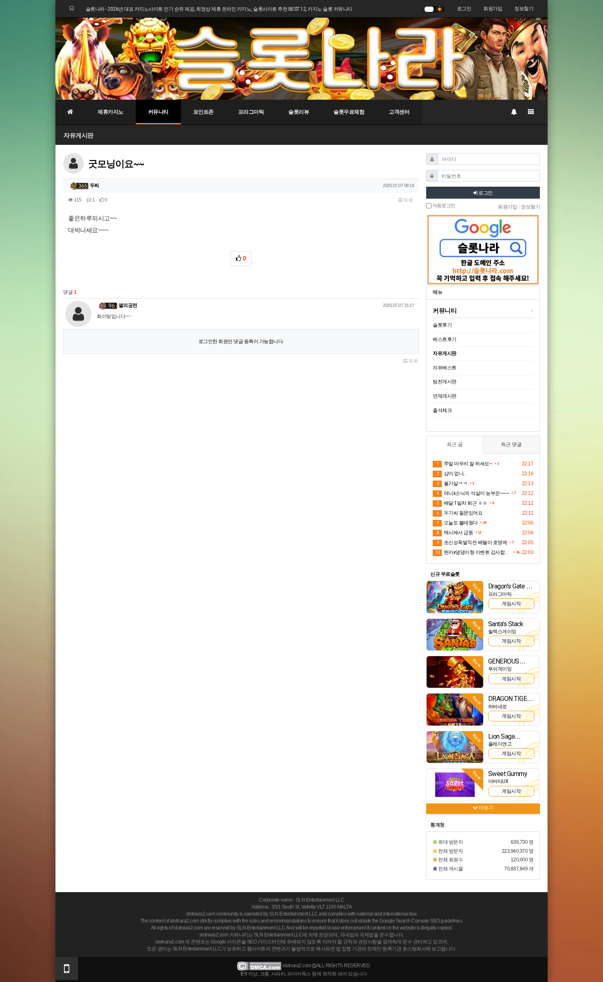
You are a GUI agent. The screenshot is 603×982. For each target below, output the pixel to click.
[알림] (513, 112)
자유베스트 (445, 368)
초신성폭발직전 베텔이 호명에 (471, 542)
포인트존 (203, 112)
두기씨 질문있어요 (459, 513)
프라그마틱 (251, 112)
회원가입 (492, 8)
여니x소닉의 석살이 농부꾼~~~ (472, 493)
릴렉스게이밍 (502, 631)
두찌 (94, 185)
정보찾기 (523, 8)
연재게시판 (445, 396)
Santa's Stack (505, 624)
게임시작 (511, 604)
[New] (455, 597)
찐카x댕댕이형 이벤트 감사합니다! (473, 552)
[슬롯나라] (301, 58)
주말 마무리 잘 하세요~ (464, 464)
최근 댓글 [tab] (511, 444)
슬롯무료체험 (348, 112)
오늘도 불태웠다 (457, 523)
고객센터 (399, 112)
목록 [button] (407, 200)
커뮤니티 (158, 112)
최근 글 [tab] (455, 444)
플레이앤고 (500, 744)
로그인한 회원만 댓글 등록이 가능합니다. (241, 341)
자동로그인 (443, 205)
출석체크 (442, 410)
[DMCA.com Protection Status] (259, 966)
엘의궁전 (128, 305)
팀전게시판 (445, 382)
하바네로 (497, 707)
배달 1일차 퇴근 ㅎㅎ (461, 503)
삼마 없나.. (451, 473)
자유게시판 (79, 135)
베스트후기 (445, 339)
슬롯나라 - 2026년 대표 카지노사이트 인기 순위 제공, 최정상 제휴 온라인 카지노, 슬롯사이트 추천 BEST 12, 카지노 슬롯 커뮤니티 (219, 9)
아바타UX (498, 781)
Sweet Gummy (508, 774)
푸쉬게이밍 (500, 669)
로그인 (464, 8)
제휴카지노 (110, 112)
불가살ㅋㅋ (451, 483)
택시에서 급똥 (454, 533)
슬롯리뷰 (298, 112)
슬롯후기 (442, 325)
